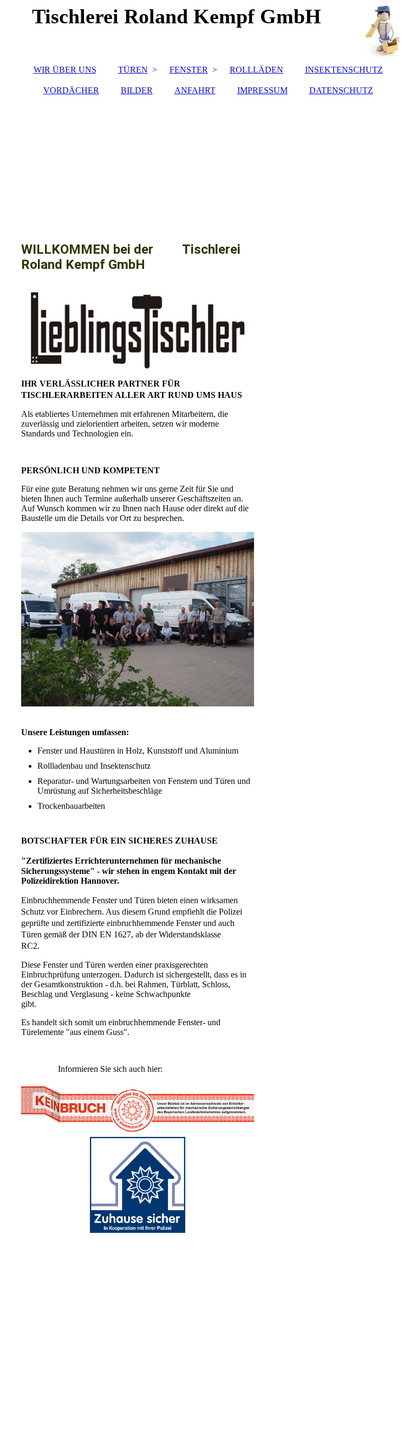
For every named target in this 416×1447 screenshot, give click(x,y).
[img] (208, 163)
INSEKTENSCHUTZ (344, 69)
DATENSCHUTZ (341, 90)
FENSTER (189, 69)
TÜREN (133, 69)
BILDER (137, 90)
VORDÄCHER (71, 90)
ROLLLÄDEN (256, 69)
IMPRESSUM (262, 90)
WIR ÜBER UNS (65, 69)
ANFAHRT (195, 90)
